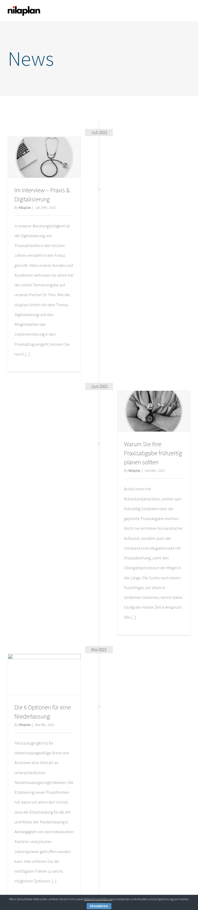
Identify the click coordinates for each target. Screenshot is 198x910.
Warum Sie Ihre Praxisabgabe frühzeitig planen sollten (153, 453)
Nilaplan (25, 207)
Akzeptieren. (99, 906)
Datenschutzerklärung (98, 899)
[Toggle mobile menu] (188, 11)
